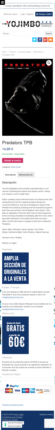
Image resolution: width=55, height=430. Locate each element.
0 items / (45, 14)
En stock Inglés (24, 51)
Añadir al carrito (12, 160)
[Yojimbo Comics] (27, 24)
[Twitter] (34, 39)
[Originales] (15, 283)
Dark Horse (38, 51)
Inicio (4, 51)
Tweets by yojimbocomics (12, 405)
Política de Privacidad (14, 423)
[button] (49, 63)
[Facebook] (40, 39)
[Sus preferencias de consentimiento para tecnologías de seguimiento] (5, 425)
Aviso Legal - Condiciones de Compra (13, 415)
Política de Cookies (13, 426)
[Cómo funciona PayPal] (27, 396)
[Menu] (2, 2)
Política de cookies (10, 419)
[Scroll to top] (49, 425)
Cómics (12, 51)
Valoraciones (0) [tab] (26, 174)
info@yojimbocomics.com (12, 297)
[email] (50, 39)
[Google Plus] (45, 39)
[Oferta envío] (15, 353)
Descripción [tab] (10, 174)
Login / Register (27, 14)
